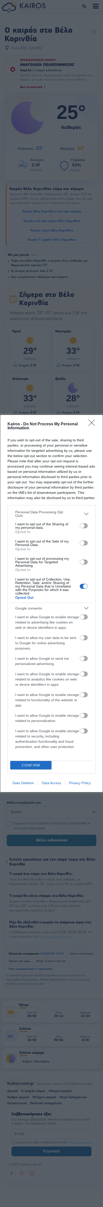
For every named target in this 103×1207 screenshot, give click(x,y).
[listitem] (51, 513)
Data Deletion (23, 783)
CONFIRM (31, 765)
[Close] (93, 424)
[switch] (84, 525)
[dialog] (51, 603)
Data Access (51, 783)
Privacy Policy (80, 783)
